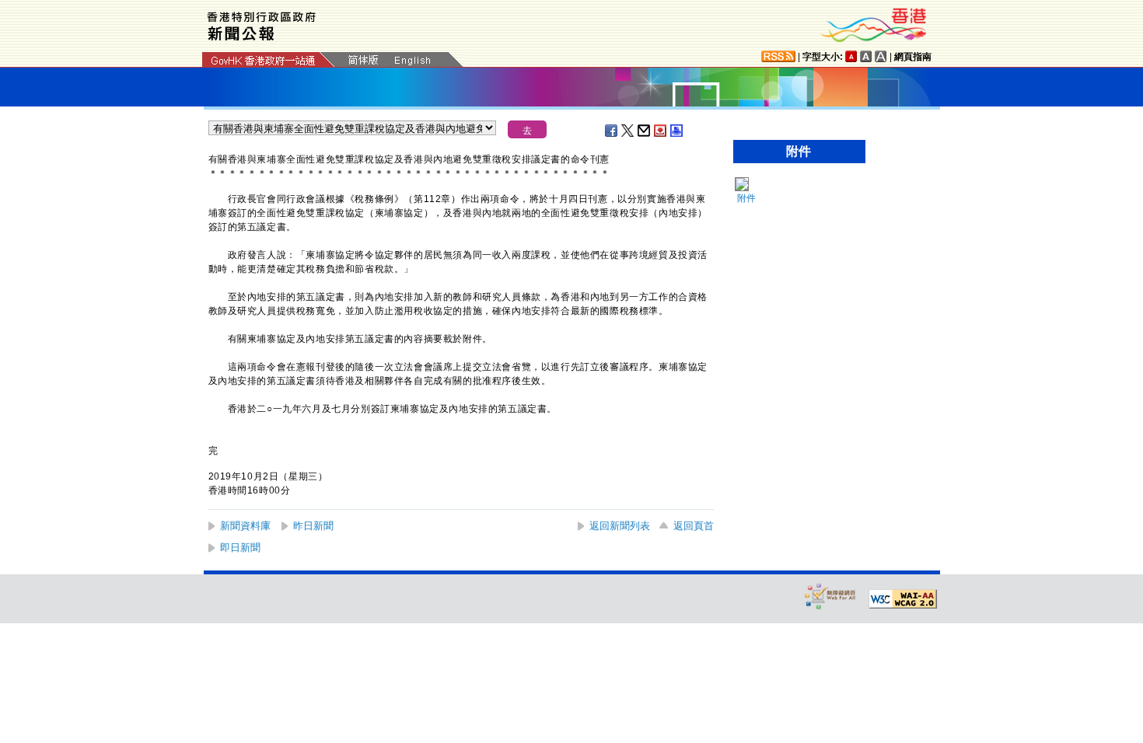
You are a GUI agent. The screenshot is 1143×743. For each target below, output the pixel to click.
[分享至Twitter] (628, 130)
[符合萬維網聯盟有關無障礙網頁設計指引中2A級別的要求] (903, 599)
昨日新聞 (313, 526)
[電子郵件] (645, 130)
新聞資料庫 (245, 526)
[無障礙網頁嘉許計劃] (830, 595)
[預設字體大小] (851, 56)
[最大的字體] (881, 56)
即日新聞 (240, 547)
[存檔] (661, 130)
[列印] (677, 130)
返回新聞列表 (619, 526)
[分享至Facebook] (612, 130)
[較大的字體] (866, 56)
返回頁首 (693, 526)
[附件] (741, 183)
